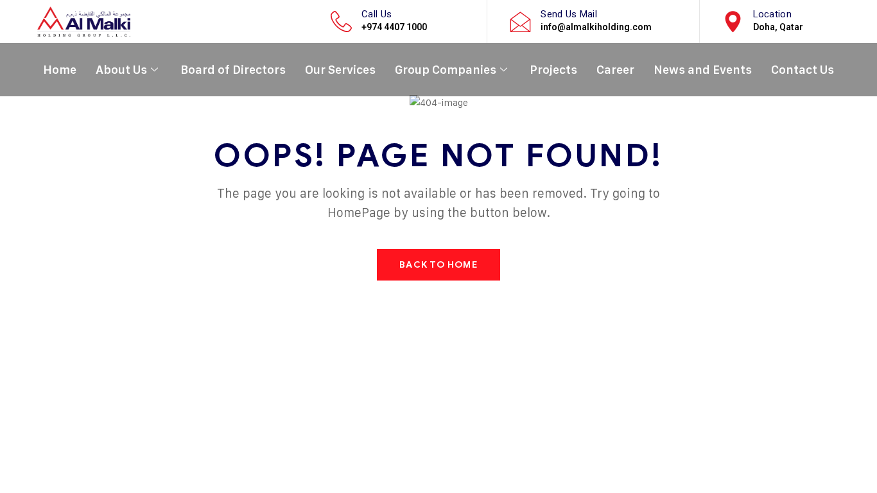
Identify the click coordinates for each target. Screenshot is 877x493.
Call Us (376, 14)
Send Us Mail (569, 14)
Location (772, 14)
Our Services (340, 69)
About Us (121, 69)
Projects (553, 69)
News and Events (703, 69)
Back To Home (438, 264)
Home (59, 69)
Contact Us (802, 69)
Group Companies (445, 69)
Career (615, 69)
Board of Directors (233, 69)
